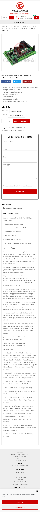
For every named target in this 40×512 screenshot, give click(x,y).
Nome (5, 149)
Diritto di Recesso (20, 477)
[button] (37, 491)
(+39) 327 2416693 (26, 18)
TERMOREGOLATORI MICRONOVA (12, 130)
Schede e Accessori (14, 26)
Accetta (20, 502)
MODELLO (4, 110)
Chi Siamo (20, 472)
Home (3, 26)
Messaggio (6, 165)
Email (4, 157)
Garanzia (20, 479)
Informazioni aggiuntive (11, 208)
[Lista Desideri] (33, 121)
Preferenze (20, 507)
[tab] (20, 205)
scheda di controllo (11, 252)
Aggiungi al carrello (22, 121)
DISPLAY (4, 115)
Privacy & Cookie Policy (20, 484)
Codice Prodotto (8, 141)
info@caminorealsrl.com (20, 465)
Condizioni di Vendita (20, 482)
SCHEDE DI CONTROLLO (20, 28)
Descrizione (6, 204)
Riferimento (7, 213)
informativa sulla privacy (25, 186)
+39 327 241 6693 (20, 461)
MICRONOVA (7, 254)
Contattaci (20, 475)
